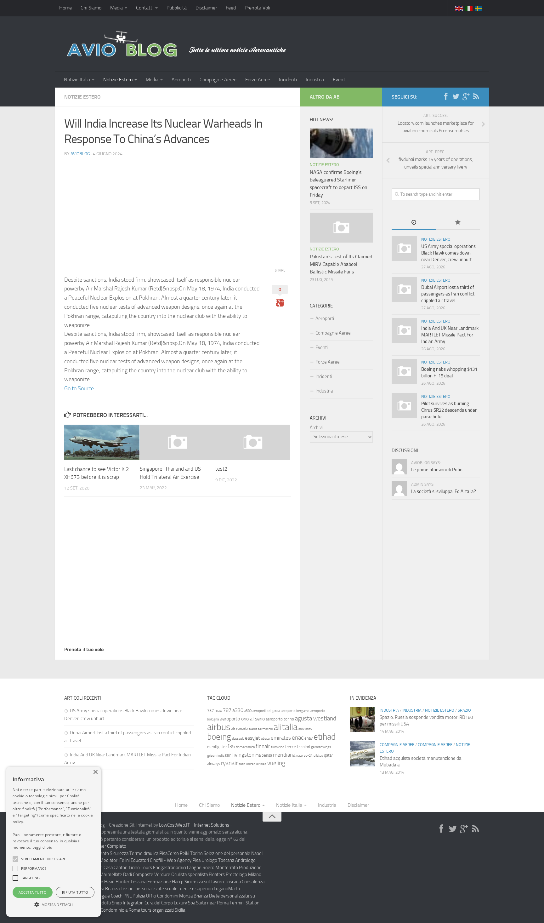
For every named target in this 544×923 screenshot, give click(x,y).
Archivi (316, 427)
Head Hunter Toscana (125, 882)
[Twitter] (456, 96)
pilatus (318, 756)
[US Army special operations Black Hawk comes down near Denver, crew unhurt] (404, 248)
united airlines (256, 764)
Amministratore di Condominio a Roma (102, 910)
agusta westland (315, 718)
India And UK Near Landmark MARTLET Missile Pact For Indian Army (450, 334)
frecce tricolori (297, 746)
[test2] (253, 442)
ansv (308, 729)
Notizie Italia (77, 80)
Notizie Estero (118, 80)
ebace (265, 739)
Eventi (339, 80)
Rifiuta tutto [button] (75, 892)
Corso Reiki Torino (185, 853)
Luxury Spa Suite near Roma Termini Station (216, 903)
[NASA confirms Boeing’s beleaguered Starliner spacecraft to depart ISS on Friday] (341, 143)
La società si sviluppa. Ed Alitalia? (443, 491)
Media (116, 8)
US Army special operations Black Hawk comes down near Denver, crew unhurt (448, 253)
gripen (212, 756)
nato (299, 756)
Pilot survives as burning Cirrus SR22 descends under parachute (449, 410)
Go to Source (79, 388)
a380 (248, 711)
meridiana (284, 755)
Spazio (464, 710)
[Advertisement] (177, 206)
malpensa (263, 755)
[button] (15, 859)
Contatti (144, 8)
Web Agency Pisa (184, 860)
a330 (237, 710)
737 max (214, 710)
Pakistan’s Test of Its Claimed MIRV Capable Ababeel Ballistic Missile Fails (341, 264)
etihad (325, 737)
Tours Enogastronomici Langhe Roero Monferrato (189, 867)
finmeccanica (245, 747)
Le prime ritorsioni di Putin (436, 470)
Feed (231, 8)
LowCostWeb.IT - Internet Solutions (194, 825)
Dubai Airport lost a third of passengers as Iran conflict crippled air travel (447, 293)
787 (227, 710)
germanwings (321, 747)
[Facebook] (446, 96)
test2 (221, 469)
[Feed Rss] (476, 96)
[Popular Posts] (458, 223)
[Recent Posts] (414, 223)
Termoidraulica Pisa (148, 853)
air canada (239, 728)
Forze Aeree (257, 80)
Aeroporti (181, 80)
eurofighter (217, 746)
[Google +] (466, 96)
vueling (276, 763)
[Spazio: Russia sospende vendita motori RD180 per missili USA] (362, 719)
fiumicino (277, 747)
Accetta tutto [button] (33, 892)
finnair (263, 746)
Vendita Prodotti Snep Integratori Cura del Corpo (126, 903)
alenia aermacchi (261, 729)
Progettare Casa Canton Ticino (110, 867)
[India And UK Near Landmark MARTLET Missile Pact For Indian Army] (404, 330)
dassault (238, 739)
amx (301, 729)
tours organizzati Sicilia (163, 910)
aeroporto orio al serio (242, 719)
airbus (218, 727)
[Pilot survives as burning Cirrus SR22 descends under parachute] (404, 405)
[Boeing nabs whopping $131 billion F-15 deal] (404, 371)
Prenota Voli (257, 8)
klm (228, 755)
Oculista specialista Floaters (198, 874)
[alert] (53, 842)
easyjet (252, 738)
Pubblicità (177, 8)
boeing (219, 737)
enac (297, 737)
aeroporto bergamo (295, 711)
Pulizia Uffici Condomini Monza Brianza (170, 896)
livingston (243, 755)
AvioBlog (80, 154)
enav (308, 738)
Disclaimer (206, 8)
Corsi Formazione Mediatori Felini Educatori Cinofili (113, 860)
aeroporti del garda (266, 711)
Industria (315, 80)
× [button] (95, 772)
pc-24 (308, 756)
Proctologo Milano (243, 874)
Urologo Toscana (217, 860)
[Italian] (469, 7)
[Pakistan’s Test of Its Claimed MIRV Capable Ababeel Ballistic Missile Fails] (341, 227)
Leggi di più (42, 847)
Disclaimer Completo (106, 846)
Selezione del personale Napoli (234, 853)
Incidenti (288, 80)
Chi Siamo (91, 8)
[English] (459, 7)
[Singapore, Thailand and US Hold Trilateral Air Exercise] (177, 442)
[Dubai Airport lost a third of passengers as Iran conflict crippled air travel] (404, 289)
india (221, 756)
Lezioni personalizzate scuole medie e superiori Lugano (174, 888)
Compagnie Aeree (218, 80)
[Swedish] (479, 7)
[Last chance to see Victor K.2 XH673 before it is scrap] (101, 442)
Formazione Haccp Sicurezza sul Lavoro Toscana (194, 882)
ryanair (229, 763)
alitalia (286, 727)
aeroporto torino (280, 719)
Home (65, 8)
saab (242, 764)
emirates (281, 738)
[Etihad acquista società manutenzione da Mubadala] (362, 753)
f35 (231, 746)
